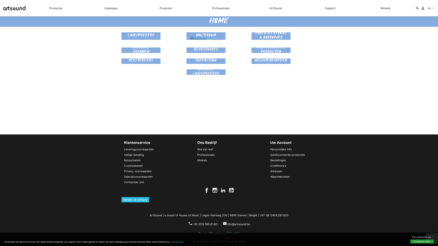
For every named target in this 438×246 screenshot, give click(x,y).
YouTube (231, 190)
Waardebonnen (280, 176)
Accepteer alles (422, 241)
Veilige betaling (134, 154)
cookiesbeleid (176, 242)
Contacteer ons (134, 182)
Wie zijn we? (205, 149)
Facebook (206, 190)
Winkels (202, 160)
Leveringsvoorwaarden (139, 149)
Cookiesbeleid (133, 165)
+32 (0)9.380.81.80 (202, 224)
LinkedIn (223, 190)
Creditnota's (278, 165)
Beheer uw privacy (135, 199)
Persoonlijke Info (281, 149)
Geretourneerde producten (287, 154)
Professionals (206, 154)
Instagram (215, 190)
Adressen (276, 171)
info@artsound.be (236, 224)
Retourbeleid (132, 160)
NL (430, 8)
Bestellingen (278, 160)
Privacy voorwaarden (138, 171)
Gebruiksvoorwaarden (138, 176)
